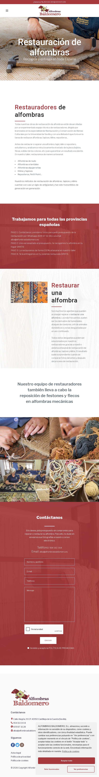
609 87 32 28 (19, 727)
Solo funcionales (51, 769)
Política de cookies (70, 751)
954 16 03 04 (19, 723)
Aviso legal (16, 753)
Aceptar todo (66, 761)
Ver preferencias (81, 769)
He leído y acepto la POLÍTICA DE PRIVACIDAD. (52, 648)
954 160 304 (56, 548)
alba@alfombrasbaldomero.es (54, 552)
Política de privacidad (21, 756)
